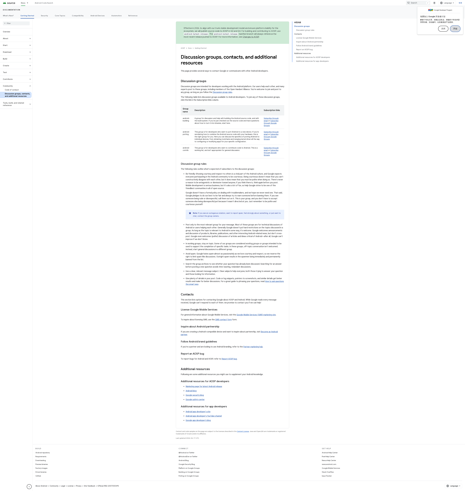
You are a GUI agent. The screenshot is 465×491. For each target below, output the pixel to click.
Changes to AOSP (251, 37)
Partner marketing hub (253, 347)
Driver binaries (40, 472)
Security (44, 16)
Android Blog (184, 460)
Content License (243, 431)
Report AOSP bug (229, 359)
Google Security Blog (187, 464)
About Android (41, 486)
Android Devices (97, 16)
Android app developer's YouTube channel (204, 416)
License (71, 486)
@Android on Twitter (186, 453)
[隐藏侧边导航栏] (29, 486)
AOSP (183, 48)
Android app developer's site (198, 411)
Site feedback (89, 486)
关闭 (443, 28)
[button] (14, 38)
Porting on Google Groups (189, 476)
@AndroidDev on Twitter (188, 456)
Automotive (116, 16)
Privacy (78, 486)
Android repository (42, 453)
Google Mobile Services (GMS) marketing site (256, 315)
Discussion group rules (222, 92)
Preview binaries (41, 464)
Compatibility (78, 16)
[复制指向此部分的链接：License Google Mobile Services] (219, 309)
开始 (455, 28)
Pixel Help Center (328, 456)
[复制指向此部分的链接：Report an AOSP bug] (206, 353)
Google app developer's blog (198, 420)
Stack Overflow (328, 472)
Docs (23, 3)
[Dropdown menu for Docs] (28, 3)
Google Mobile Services (331, 468)
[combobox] (418, 3)
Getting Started (27, 16)
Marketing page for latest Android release (204, 386)
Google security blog (195, 395)
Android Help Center (330, 453)
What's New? (8, 16)
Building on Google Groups (189, 472)
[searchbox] (16, 23)
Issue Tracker (327, 476)
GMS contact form (223, 319)
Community (54, 486)
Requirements (40, 456)
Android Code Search (44, 3)
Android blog (191, 391)
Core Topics (60, 16)
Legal (63, 486)
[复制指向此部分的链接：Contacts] (196, 294)
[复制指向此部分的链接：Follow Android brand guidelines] (219, 341)
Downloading (40, 460)
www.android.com (329, 464)
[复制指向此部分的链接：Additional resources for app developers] (229, 406)
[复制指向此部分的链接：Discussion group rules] (208, 164)
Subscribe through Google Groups (271, 123)
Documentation (11, 10)
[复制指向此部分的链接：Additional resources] (212, 369)
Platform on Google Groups (189, 468)
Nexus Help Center (329, 460)
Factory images (41, 468)
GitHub (38, 476)
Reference (132, 16)
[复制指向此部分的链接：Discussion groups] (208, 81)
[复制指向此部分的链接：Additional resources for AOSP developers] (231, 381)
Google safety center (195, 399)
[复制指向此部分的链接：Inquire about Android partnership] (221, 326)
